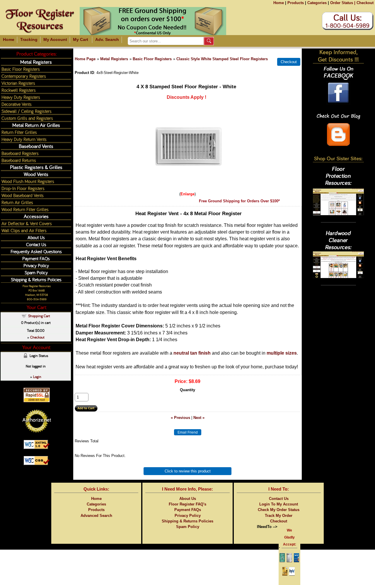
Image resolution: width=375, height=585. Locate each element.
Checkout (365, 3)
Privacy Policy (36, 265)
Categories (317, 3)
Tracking (29, 39)
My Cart (80, 39)
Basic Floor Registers (152, 59)
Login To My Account (278, 504)
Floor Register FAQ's (187, 504)
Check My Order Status (278, 510)
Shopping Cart (39, 315)
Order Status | (342, 3)
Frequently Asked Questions (36, 251)
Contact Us (36, 244)
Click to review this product (188, 471)
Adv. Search (107, 39)
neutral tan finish (192, 353)
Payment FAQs (36, 258)
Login (37, 376)
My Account (55, 39)
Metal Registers (114, 59)
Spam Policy (36, 272)
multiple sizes (282, 353)
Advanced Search (96, 515)
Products (295, 3)
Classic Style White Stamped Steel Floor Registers (222, 59)
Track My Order (278, 515)
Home (278, 3)
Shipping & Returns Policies (36, 279)
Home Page (85, 59)
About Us (36, 237)
